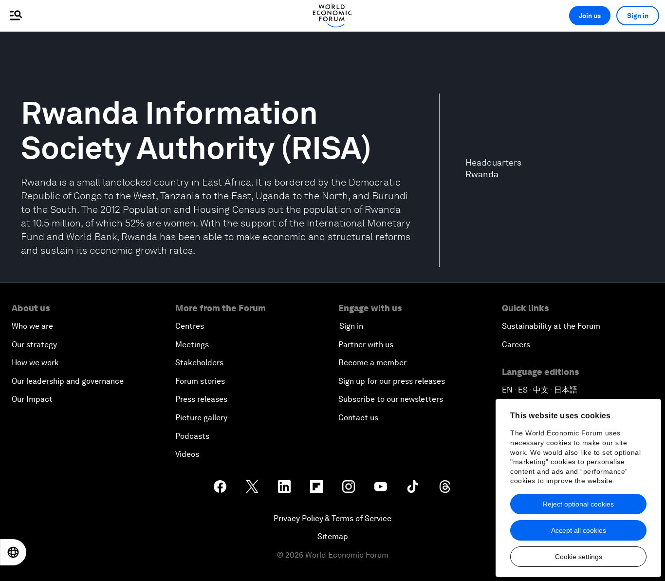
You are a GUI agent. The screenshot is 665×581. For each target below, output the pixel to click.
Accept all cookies (578, 530)
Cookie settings (578, 557)
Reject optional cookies (578, 504)
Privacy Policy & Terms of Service (332, 518)
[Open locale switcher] (13, 552)
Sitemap (332, 536)
